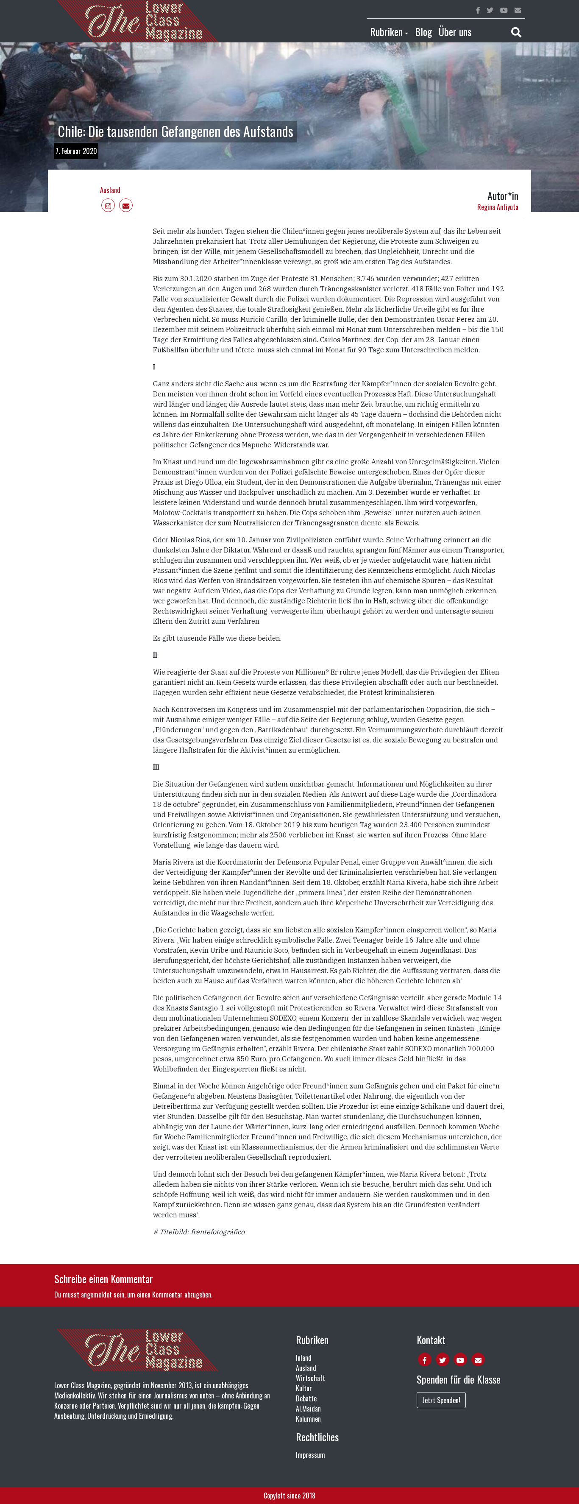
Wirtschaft (310, 1378)
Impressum (310, 1455)
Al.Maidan (308, 1409)
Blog (423, 31)
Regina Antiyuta (497, 207)
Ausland (110, 190)
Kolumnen (308, 1419)
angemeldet (96, 1294)
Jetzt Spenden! (441, 1400)
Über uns (455, 31)
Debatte (306, 1398)
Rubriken (386, 31)
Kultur (304, 1388)
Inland (304, 1358)
